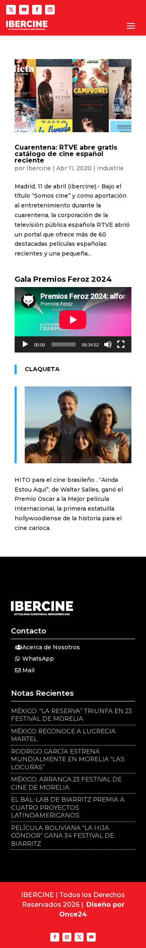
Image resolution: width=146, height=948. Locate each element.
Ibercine (38, 168)
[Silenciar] (108, 344)
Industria (110, 168)
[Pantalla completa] (121, 344)
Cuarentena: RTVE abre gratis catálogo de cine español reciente (66, 154)
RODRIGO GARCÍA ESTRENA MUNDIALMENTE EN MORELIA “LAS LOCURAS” (68, 759)
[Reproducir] (25, 344)
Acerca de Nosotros (51, 647)
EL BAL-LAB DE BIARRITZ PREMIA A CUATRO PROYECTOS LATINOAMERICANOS (68, 807)
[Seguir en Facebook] (37, 10)
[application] (73, 320)
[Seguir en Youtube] (24, 10)
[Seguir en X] (11, 10)
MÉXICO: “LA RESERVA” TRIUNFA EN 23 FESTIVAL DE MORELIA (71, 715)
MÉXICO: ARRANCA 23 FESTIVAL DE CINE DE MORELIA (66, 783)
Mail (28, 670)
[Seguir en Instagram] (50, 10)
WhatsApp (38, 658)
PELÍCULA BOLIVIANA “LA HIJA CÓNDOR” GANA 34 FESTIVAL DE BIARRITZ (62, 835)
